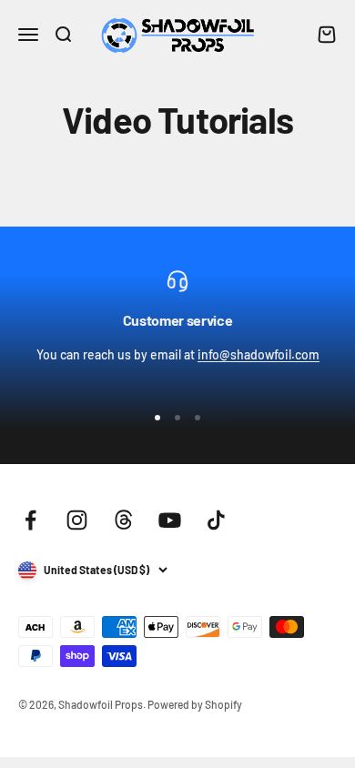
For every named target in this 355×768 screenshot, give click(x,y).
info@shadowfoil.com (259, 354)
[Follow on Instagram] (77, 520)
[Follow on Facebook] (30, 520)
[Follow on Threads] (123, 520)
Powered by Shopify (194, 704)
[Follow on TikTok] (216, 520)
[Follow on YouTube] (169, 520)
